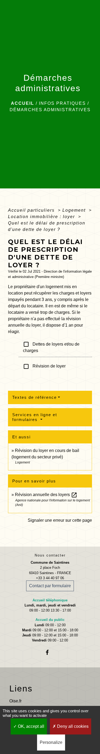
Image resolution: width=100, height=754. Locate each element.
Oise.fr (15, 701)
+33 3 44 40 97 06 (50, 578)
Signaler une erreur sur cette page (60, 520)
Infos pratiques (62, 103)
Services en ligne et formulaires (34, 417)
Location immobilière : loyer (42, 216)
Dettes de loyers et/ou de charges (51, 347)
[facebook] (50, 652)
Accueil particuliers (32, 210)
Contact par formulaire (50, 585)
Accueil (22, 103)
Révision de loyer (44, 366)
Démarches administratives (50, 109)
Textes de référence (34, 397)
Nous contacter (50, 555)
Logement (74, 210)
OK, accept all (30, 726)
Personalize (51, 742)
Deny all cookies (72, 726)
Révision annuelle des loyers (46, 494)
